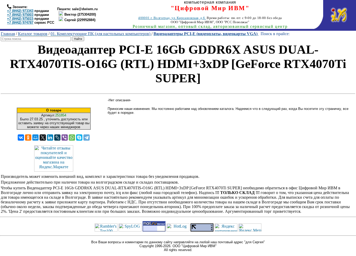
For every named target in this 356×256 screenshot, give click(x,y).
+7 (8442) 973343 (20, 11)
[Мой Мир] (35, 137)
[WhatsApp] (72, 137)
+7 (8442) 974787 (20, 22)
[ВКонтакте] (21, 137)
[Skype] (79, 137)
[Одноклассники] (28, 137)
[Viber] (65, 137)
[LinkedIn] (50, 137)
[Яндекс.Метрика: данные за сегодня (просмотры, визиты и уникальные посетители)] (249, 227)
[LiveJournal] (57, 137)
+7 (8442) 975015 (20, 19)
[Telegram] (86, 137)
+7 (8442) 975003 (20, 15)
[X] (43, 137)
